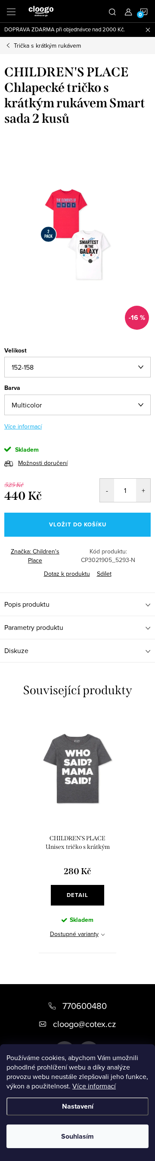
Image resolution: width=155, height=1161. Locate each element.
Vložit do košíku (77, 524)
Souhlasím (77, 1136)
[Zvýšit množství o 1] (143, 490)
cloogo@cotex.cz (84, 1024)
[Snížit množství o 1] (107, 490)
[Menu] (11, 11)
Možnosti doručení (43, 463)
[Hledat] (112, 11)
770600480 (84, 1006)
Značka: (35, 556)
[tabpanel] (77, 832)
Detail (77, 895)
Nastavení (77, 1106)
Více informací (94, 1086)
